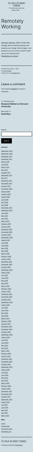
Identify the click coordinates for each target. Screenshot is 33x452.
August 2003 (5, 337)
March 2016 (5, 162)
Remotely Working (8, 43)
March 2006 (5, 253)
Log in (3, 423)
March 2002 (5, 383)
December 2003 (6, 326)
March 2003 (5, 351)
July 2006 (4, 243)
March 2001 (5, 416)
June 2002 (4, 375)
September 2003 (7, 335)
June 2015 (4, 164)
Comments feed (6, 429)
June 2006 (4, 245)
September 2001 (6, 399)
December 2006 (6, 229)
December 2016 (6, 159)
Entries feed (5, 426)
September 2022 (7, 151)
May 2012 (4, 170)
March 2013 (5, 167)
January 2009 (6, 194)
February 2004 (6, 321)
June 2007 (4, 213)
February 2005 (6, 289)
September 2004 (7, 302)
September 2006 (7, 237)
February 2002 (6, 386)
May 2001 (4, 410)
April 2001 (4, 413)
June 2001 (4, 407)
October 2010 (5, 186)
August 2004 (5, 305)
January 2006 (6, 259)
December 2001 (6, 391)
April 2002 (4, 380)
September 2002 (7, 367)
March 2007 (5, 221)
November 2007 (6, 208)
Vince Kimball (7, 71)
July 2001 (4, 405)
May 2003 (4, 345)
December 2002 (6, 359)
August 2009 (5, 191)
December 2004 (6, 294)
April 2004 (4, 316)
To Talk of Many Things (13, 441)
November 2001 (6, 394)
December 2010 (6, 181)
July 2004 (4, 307)
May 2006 (4, 248)
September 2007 (6, 210)
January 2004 (6, 324)
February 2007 (6, 224)
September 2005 (7, 270)
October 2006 (6, 235)
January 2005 (6, 291)
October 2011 (5, 173)
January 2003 (6, 356)
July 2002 (4, 372)
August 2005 (5, 272)
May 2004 (4, 313)
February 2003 (6, 353)
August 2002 (5, 370)
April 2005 (4, 283)
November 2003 (6, 329)
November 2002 (6, 362)
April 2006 (4, 251)
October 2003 (6, 332)
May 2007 (4, 216)
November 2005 (6, 264)
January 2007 (5, 227)
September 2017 (6, 156)
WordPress (19, 445)
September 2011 (6, 175)
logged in (14, 89)
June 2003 (4, 343)
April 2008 (4, 205)
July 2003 (4, 340)
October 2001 (5, 397)
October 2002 (6, 364)
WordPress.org (6, 431)
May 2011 (4, 178)
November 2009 (6, 189)
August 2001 (5, 402)
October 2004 (6, 299)
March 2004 (5, 318)
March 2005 (5, 286)
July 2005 (4, 275)
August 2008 (5, 197)
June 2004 (4, 310)
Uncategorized (15, 73)
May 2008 (4, 202)
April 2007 (4, 218)
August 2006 (5, 240)
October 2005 (6, 267)
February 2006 (6, 256)
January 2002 (6, 389)
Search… (4, 130)
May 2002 (4, 378)
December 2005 (6, 262)
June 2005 (4, 278)
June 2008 (4, 200)
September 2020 (7, 154)
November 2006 (6, 232)
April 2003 (4, 348)
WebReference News (10, 56)
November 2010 (6, 183)
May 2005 (4, 280)
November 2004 (6, 297)
